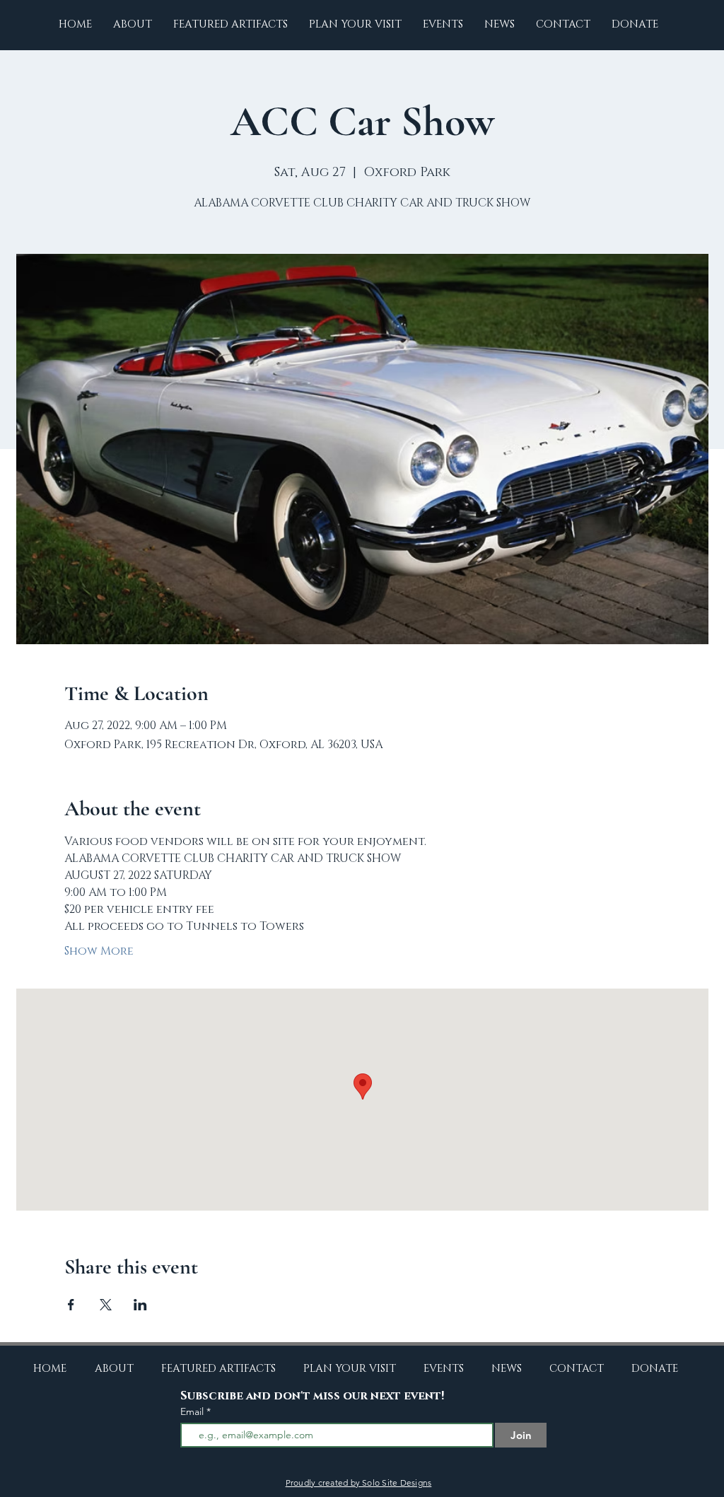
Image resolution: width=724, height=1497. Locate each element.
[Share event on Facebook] (71, 1304)
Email (193, 1411)
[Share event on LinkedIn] (140, 1304)
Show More (99, 951)
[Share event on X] (105, 1304)
